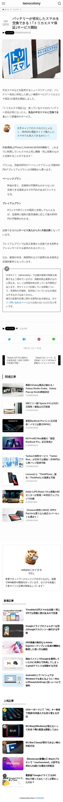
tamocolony (31, 3)
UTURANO (39, 798)
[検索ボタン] (59, 3)
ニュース (9, 33)
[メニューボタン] (3, 3)
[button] (9, 339)
